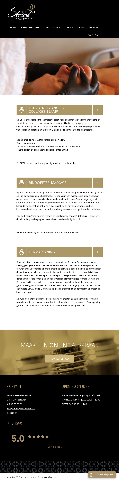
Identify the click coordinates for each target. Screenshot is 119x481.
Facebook (12, 412)
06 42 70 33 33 (15, 404)
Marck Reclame (50, 477)
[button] (31, 27)
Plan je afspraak (59, 358)
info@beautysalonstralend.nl (21, 408)
